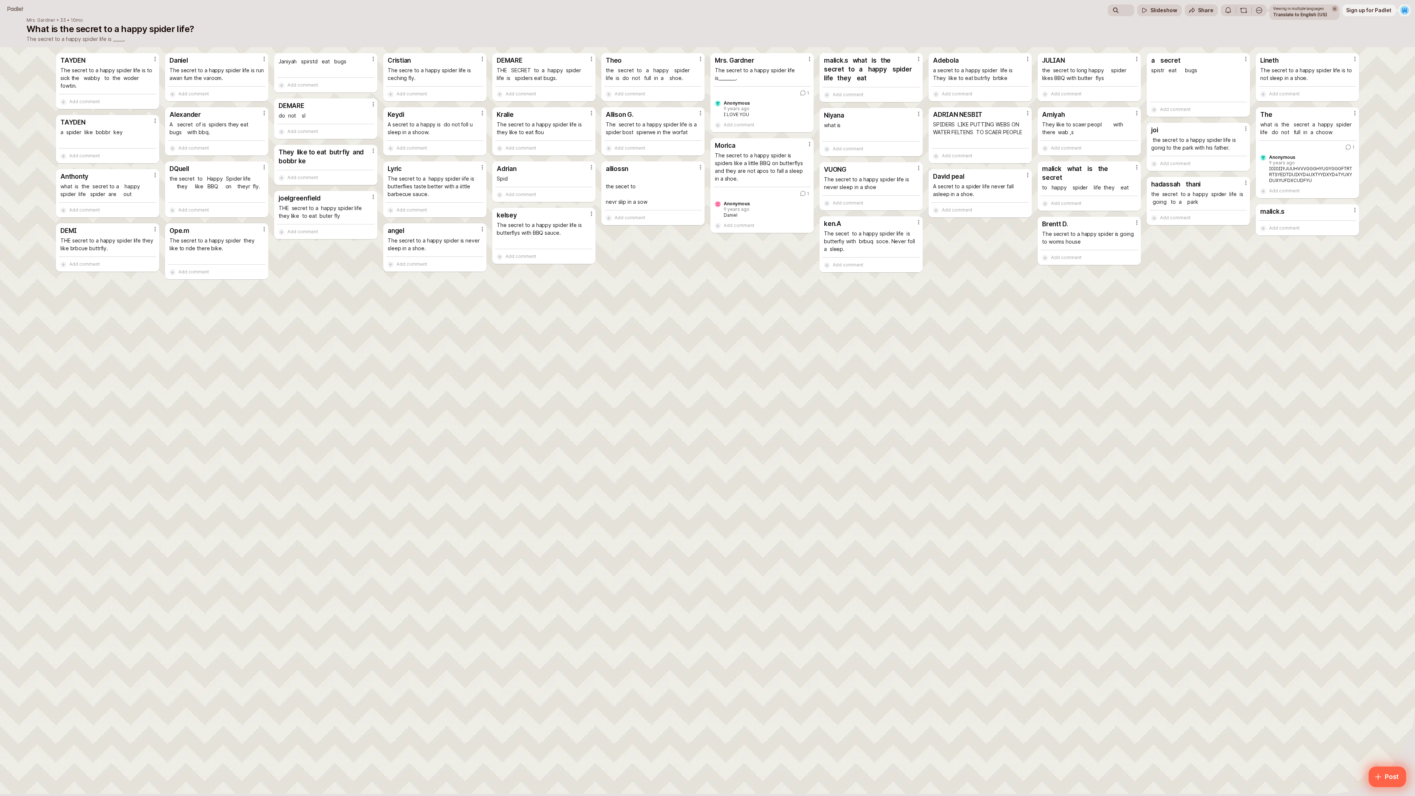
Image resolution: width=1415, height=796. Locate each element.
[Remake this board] (1243, 10)
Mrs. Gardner (41, 20)
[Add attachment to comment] (63, 101)
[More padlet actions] (1259, 10)
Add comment (84, 101)
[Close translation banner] (1335, 9)
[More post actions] (155, 59)
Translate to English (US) (1300, 14)
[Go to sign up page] (1405, 10)
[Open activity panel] (1228, 10)
